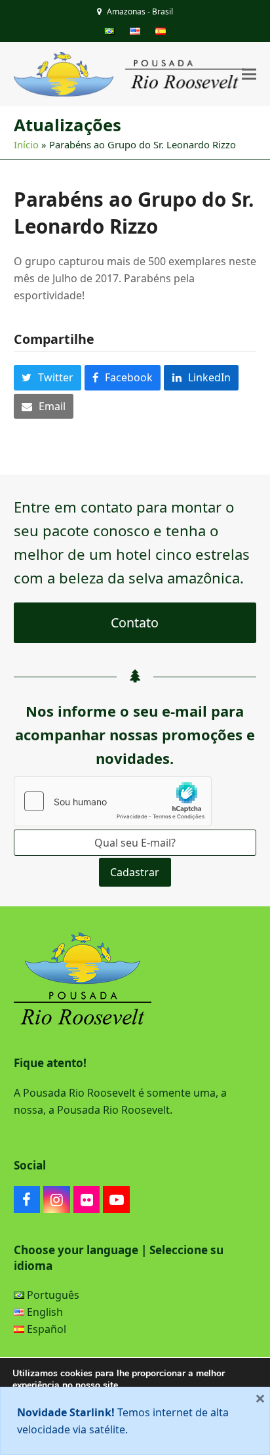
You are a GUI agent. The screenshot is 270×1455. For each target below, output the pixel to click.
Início (26, 144)
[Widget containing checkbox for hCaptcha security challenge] (113, 801)
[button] (249, 74)
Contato (135, 622)
